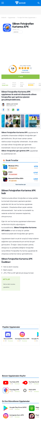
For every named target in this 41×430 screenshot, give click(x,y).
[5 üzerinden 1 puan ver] (19, 68)
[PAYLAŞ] (3, 111)
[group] (20, 121)
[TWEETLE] (8, 111)
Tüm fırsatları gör (20, 184)
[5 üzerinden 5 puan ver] (30, 68)
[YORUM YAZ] (18, 111)
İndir (20, 76)
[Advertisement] (20, 49)
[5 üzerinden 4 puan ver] (28, 68)
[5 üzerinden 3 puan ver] (25, 68)
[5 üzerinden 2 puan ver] (22, 68)
